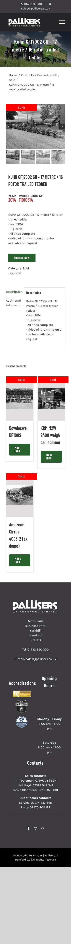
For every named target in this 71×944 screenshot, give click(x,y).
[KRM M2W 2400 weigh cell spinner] (51, 398)
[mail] (42, 828)
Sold (25, 268)
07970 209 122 (40, 807)
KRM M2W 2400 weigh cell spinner (51, 435)
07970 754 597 (45, 780)
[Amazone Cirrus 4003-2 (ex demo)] (19, 495)
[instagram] (35, 828)
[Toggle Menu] (62, 22)
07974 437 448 (41, 802)
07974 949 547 (43, 785)
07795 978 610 (48, 790)
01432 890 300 (38, 649)
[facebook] (28, 828)
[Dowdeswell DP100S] (19, 398)
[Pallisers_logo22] (35, 602)
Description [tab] (13, 291)
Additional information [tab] (13, 303)
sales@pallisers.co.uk (35, 8)
